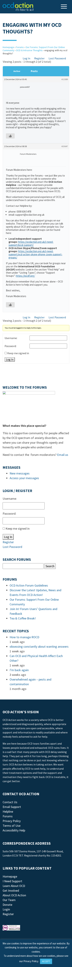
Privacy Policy (12, 821)
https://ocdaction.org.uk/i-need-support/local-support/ (31, 243)
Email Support (12, 807)
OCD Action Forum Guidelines (29, 585)
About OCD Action (14, 895)
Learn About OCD (14, 886)
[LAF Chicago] (18, 6)
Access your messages (24, 478)
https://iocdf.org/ (25, 275)
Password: (10, 346)
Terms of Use (11, 826)
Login (6, 909)
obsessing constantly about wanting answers (39, 646)
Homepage (8, 47)
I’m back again (19, 670)
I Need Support (12, 881)
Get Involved (11, 891)
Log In (26, 58)
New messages (20, 473)
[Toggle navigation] (64, 7)
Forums (20, 47)
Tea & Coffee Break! (23, 618)
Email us (62, 455)
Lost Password (57, 58)
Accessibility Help (14, 830)
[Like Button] (10, 136)
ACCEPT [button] (46, 961)
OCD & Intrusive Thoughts (29, 50)
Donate (7, 905)
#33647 (65, 146)
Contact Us (10, 802)
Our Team (9, 900)
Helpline (8, 811)
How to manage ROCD (24, 637)
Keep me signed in (18, 353)
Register (39, 58)
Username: (11, 338)
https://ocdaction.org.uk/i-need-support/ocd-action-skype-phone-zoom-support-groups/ (35, 254)
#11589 (65, 79)
